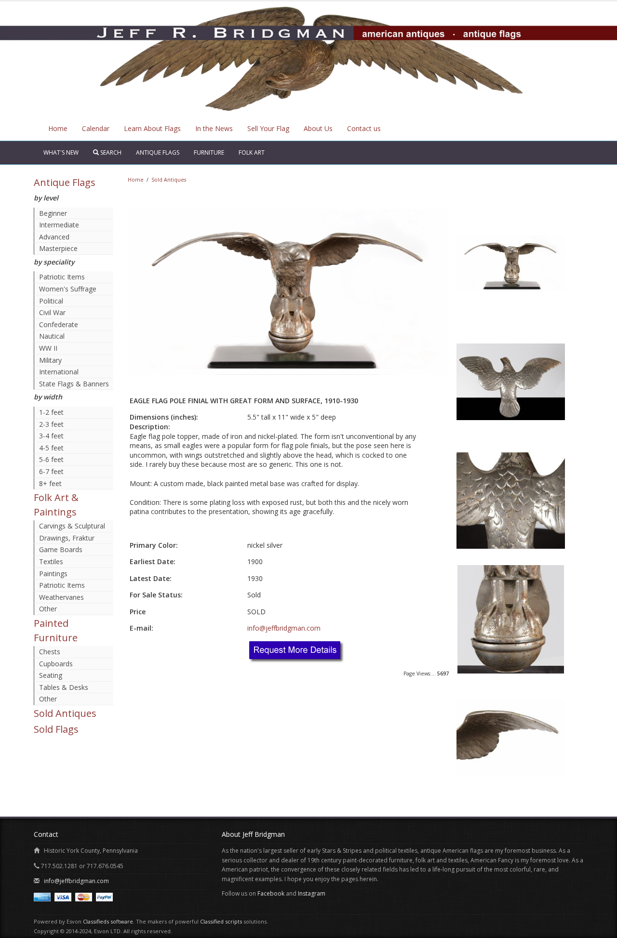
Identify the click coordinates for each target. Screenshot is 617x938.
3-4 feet (51, 435)
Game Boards (60, 549)
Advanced (54, 236)
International (59, 371)
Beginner (53, 213)
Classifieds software (108, 921)
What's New (61, 152)
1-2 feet (51, 412)
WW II (48, 348)
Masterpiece (58, 248)
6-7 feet (51, 471)
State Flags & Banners (74, 383)
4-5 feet (51, 447)
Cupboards (56, 663)
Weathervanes (61, 597)
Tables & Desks (63, 687)
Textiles (51, 561)
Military (50, 360)
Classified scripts (221, 921)
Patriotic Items (62, 276)
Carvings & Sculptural (72, 525)
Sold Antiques (65, 713)
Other (48, 608)
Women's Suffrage (67, 288)
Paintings (53, 573)
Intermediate (59, 224)
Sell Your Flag (268, 128)
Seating (50, 675)
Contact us (364, 128)
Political (51, 300)
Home (57, 128)
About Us (318, 128)
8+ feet (50, 483)
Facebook (270, 893)
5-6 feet (51, 459)
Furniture (209, 152)
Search (110, 152)
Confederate (58, 324)
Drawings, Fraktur (66, 537)
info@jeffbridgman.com (284, 628)
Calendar (95, 128)
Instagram (311, 893)
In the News (214, 128)
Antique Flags (157, 152)
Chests (49, 651)
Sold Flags (56, 729)
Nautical (52, 336)
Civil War (52, 312)
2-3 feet (51, 424)
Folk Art (252, 152)
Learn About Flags (152, 128)
